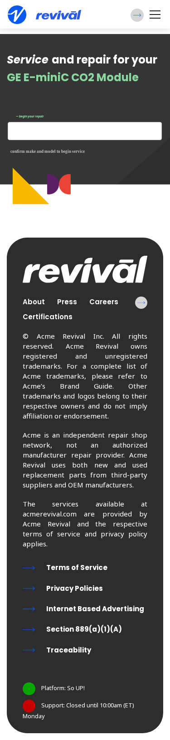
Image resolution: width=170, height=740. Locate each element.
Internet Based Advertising (95, 608)
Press (67, 302)
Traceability (68, 650)
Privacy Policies (74, 588)
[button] (137, 15)
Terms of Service (76, 567)
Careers (103, 302)
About (34, 302)
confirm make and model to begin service (47, 151)
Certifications (48, 316)
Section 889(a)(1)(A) (84, 629)
